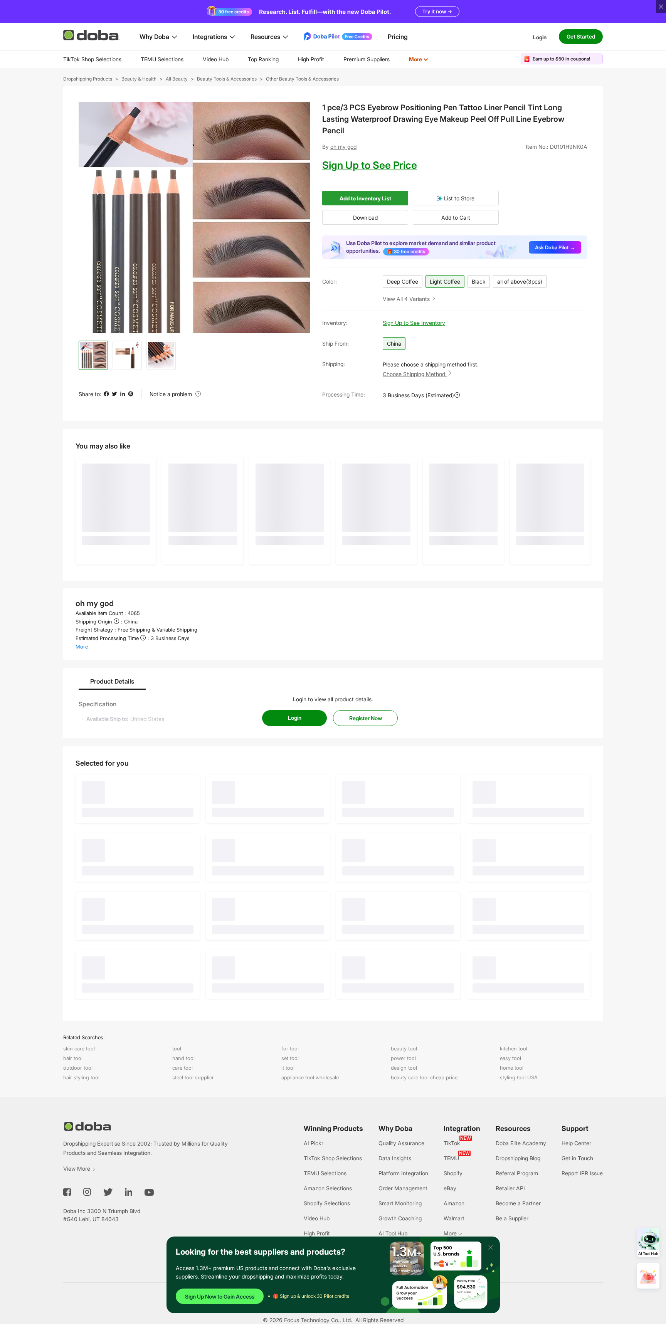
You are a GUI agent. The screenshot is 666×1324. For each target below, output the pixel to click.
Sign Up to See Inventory (414, 322)
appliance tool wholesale (310, 1077)
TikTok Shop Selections (92, 59)
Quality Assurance (401, 1143)
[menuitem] (92, 59)
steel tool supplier (193, 1077)
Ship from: (335, 343)
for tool (290, 1048)
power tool (403, 1058)
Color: (329, 281)
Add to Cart (455, 217)
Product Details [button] (112, 681)
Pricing (398, 36)
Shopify (453, 1173)
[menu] (255, 59)
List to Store (458, 198)
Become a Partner (518, 1203)
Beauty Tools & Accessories (227, 79)
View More (76, 1168)
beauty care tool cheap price (424, 1077)
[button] (409, 298)
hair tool (72, 1058)
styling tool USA (519, 1077)
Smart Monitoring (400, 1203)
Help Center (576, 1143)
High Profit (311, 59)
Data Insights (394, 1158)
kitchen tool (513, 1048)
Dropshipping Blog (518, 1158)
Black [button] (479, 281)
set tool (290, 1058)
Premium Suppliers (366, 59)
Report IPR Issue (582, 1173)
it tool (287, 1068)
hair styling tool (81, 1077)
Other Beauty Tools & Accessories (302, 79)
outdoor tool (77, 1068)
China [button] (394, 343)
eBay (450, 1188)
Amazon (454, 1203)
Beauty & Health (138, 79)
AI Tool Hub (392, 1233)
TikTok (452, 1143)
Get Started (581, 36)
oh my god (343, 146)
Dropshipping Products (87, 79)
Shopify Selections (327, 1203)
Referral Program (517, 1173)
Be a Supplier (512, 1218)
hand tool (183, 1058)
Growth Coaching (400, 1218)
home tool (511, 1068)
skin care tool (79, 1048)
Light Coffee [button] (445, 281)
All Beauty (177, 79)
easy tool (510, 1058)
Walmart (454, 1218)
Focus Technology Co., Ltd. (318, 1320)
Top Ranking (263, 59)
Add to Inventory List (365, 198)
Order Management (402, 1188)
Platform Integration (403, 1173)
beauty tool (404, 1048)
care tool (182, 1068)
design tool (404, 1068)
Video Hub (216, 59)
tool (176, 1048)
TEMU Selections (162, 59)
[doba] (92, 35)
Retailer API (510, 1188)
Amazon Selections (328, 1188)
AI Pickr (313, 1143)
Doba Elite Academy (521, 1143)
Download (365, 217)
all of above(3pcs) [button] (519, 281)
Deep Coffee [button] (402, 281)
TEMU (451, 1158)
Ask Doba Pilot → (555, 247)
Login (540, 37)
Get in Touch (577, 1158)
